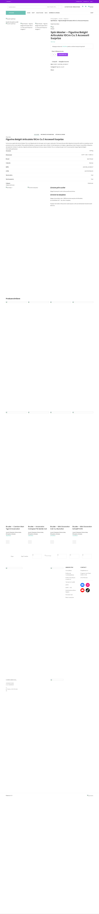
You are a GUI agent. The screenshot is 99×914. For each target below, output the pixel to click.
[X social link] (68, 1)
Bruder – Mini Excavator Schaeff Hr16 (82, 527)
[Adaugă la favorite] (8, 538)
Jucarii (60, 18)
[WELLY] (74, 556)
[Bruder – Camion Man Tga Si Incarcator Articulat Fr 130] (16, 356)
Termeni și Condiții (70, 582)
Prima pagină (54, 18)
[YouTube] (82, 590)
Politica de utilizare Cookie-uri (70, 578)
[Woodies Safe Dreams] (62, 556)
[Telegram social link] (62, 70)
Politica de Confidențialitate (70, 574)
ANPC (67, 584)
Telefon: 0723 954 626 (12, 689)
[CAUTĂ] (60, 7)
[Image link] (14, 622)
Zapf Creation (24, 556)
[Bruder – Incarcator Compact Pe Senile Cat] (38, 356)
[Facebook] (82, 585)
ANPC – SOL (69, 587)
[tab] (36, 134)
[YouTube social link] (72, 1)
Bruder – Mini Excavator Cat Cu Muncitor (60, 527)
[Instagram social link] (70, 1)
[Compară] (8, 523)
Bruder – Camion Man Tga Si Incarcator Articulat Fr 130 (15, 528)
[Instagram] (88, 585)
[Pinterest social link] (74, 1)
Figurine (66, 18)
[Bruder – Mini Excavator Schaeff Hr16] (82, 356)
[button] (8, 542)
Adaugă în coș (62, 54)
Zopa (12, 556)
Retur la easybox (70, 597)
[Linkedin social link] (60, 70)
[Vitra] (87, 556)
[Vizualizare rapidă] (8, 545)
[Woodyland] (49, 556)
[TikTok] (88, 590)
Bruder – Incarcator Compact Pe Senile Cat (37, 527)
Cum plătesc (69, 570)
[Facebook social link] (66, 1)
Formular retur (69, 594)
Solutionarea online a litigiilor (71, 591)
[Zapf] (37, 556)
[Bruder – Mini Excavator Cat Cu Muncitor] (60, 356)
